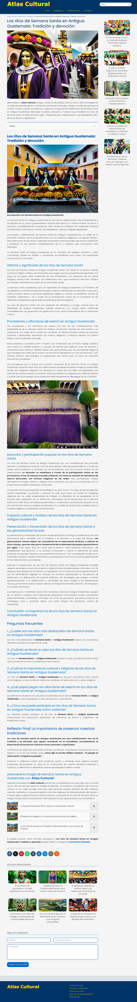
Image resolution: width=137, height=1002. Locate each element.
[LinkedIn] (39, 853)
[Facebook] (9, 853)
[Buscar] (129, 4)
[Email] (50, 853)
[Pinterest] (21, 853)
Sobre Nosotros (73, 10)
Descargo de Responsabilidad (81, 994)
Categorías (57, 10)
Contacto (87, 10)
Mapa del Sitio (74, 997)
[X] (15, 853)
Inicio (47, 10)
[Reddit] (56, 853)
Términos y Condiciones (78, 988)
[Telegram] (45, 853)
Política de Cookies (76, 991)
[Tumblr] (33, 853)
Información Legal (76, 985)
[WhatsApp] (27, 853)
